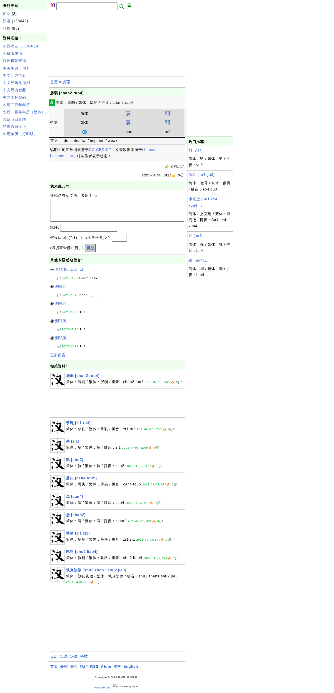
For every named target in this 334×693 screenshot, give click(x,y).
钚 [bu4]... (197, 236)
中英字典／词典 (16, 68)
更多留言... (59, 355)
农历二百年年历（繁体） (24, 112)
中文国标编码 (14, 97)
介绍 (64, 666)
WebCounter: (102, 687)
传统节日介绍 (14, 119)
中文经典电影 (14, 75)
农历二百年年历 (16, 105)
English (130, 666)
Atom (106, 666)
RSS (94, 666)
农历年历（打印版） (20, 134)
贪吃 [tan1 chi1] (69, 269)
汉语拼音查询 (14, 61)
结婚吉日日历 (14, 127)
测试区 (61, 287)
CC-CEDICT (100, 150)
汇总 (7, 14)
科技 (7, 28)
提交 (90, 248)
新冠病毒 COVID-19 (20, 46)
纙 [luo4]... (198, 260)
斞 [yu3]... (197, 150)
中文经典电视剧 (16, 83)
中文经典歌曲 (14, 90)
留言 (117, 666)
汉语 (7, 21)
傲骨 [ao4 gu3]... (203, 175)
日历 (54, 656)
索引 (74, 666)
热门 (84, 666)
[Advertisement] (24, 206)
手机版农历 (12, 53)
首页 (54, 82)
